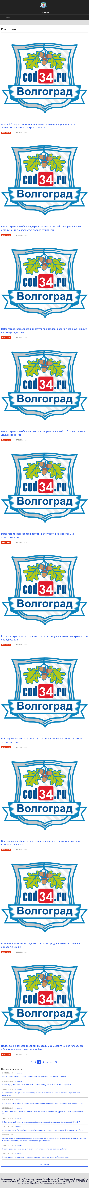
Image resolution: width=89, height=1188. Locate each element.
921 (56, 1062)
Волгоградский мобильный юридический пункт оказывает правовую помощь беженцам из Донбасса (42, 1130)
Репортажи (6, 133)
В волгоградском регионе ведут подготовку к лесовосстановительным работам (34, 1149)
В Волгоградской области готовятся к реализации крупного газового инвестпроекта (36, 1085)
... (51, 1062)
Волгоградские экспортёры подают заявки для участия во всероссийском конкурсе (35, 1157)
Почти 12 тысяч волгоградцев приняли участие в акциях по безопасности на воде (35, 1076)
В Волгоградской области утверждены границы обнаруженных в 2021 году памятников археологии (42, 1103)
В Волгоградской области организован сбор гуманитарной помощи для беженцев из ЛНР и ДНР (41, 1122)
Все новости (44, 1164)
